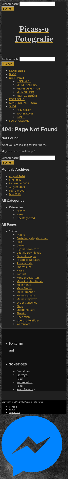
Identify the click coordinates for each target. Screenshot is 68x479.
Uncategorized (26, 218)
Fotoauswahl (19, 120)
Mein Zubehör (27, 95)
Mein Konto (24, 284)
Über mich (16, 77)
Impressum (24, 267)
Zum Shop (24, 109)
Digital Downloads (28, 249)
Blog (12, 74)
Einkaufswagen (26, 256)
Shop (12, 106)
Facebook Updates (28, 259)
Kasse (21, 117)
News (20, 214)
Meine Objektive (28, 88)
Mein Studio (25, 92)
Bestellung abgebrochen (32, 238)
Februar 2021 (17, 190)
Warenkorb (25, 113)
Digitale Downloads (29, 252)
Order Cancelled (27, 302)
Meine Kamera (27, 84)
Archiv (21, 211)
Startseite (17, 70)
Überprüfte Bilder (28, 320)
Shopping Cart (26, 310)
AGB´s (21, 234)
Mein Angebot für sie (30, 281)
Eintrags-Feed (22, 376)
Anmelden (23, 371)
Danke (21, 245)
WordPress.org (26, 389)
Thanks (21, 313)
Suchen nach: (10, 4)
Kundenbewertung (23, 102)
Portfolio (17, 99)
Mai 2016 (15, 194)
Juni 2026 (15, 180)
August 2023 (17, 187)
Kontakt (21, 274)
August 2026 (17, 176)
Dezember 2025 (19, 183)
